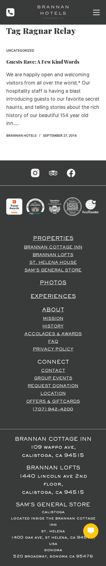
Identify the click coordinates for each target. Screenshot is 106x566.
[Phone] (10, 12)
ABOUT (53, 310)
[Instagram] (35, 173)
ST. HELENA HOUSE (53, 263)
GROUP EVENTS (53, 378)
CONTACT (53, 371)
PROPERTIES (53, 238)
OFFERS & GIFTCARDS (53, 402)
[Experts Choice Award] (73, 206)
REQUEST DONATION (53, 386)
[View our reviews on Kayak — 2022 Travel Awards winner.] (14, 206)
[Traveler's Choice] (55, 206)
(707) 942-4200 (53, 409)
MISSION (53, 319)
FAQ (53, 342)
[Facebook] (71, 173)
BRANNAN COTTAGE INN (53, 247)
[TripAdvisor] (53, 173)
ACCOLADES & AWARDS (53, 334)
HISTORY (53, 326)
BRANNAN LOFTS (53, 255)
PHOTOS (53, 283)
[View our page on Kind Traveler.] (90, 206)
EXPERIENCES (53, 296)
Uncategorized (20, 50)
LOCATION (53, 394)
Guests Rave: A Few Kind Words (42, 62)
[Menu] (96, 12)
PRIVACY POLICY (53, 349)
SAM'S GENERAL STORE (53, 270)
